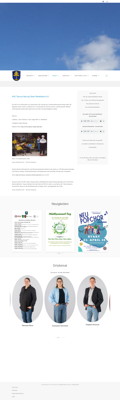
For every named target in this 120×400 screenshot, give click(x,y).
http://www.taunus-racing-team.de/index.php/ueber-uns (30, 175)
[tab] (57, 253)
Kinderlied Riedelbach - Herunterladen (93, 126)
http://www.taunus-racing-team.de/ (31, 127)
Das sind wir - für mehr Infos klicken (60, 272)
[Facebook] (103, 1)
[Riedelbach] (16, 75)
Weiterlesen (93, 245)
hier (89, 160)
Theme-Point (62, 384)
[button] (27, 230)
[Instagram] (107, 1)
